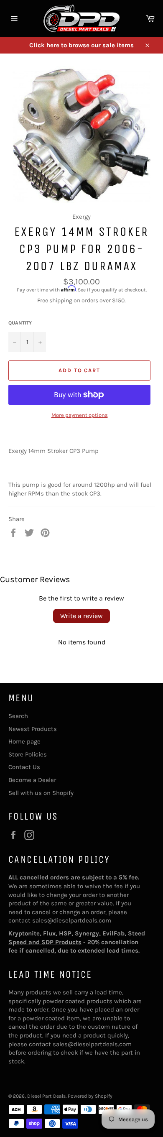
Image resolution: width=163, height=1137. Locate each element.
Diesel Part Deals (46, 1096)
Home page (24, 741)
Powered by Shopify (90, 1096)
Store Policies (27, 754)
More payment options (79, 415)
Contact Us (24, 767)
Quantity (20, 323)
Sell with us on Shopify (41, 793)
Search (18, 716)
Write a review (81, 616)
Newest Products (32, 729)
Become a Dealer (32, 780)
